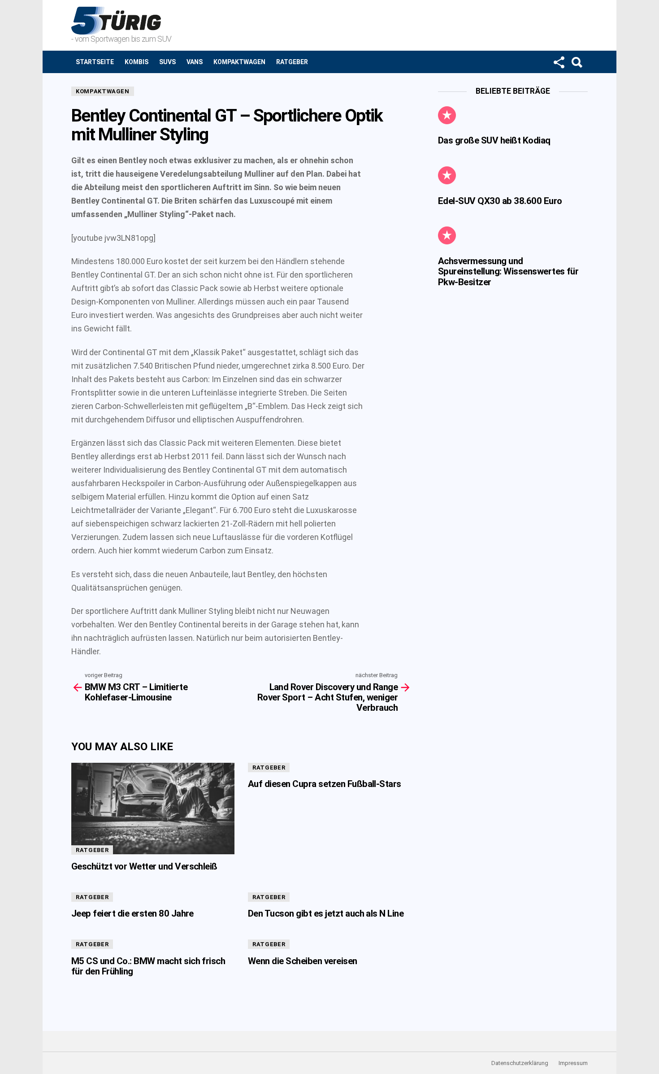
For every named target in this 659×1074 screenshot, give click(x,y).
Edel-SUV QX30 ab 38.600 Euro (500, 201)
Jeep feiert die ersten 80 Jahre (132, 913)
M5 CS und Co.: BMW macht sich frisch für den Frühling (148, 966)
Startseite (95, 61)
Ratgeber (292, 61)
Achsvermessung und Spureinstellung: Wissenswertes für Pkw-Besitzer (508, 271)
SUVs (167, 61)
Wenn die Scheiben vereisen (302, 961)
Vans (194, 61)
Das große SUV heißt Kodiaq (494, 140)
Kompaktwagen (239, 61)
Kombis (136, 61)
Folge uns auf (558, 62)
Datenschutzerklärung (519, 1063)
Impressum (573, 1063)
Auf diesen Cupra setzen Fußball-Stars (324, 783)
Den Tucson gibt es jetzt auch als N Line (325, 913)
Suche (576, 62)
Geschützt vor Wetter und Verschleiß (144, 866)
